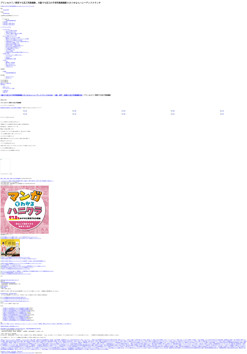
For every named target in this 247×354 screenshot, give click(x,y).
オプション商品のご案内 (43, 343)
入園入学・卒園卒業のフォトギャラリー (87, 342)
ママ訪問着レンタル (10, 49)
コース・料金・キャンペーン (9, 36)
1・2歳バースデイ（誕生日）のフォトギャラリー (65, 342)
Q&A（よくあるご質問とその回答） (188, 339)
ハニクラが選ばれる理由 (11, 30)
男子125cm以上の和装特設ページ (13, 46)
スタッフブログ (25, 339)
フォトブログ (9, 56)
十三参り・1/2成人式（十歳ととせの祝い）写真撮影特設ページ (208, 343)
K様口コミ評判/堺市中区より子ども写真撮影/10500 (15, 313)
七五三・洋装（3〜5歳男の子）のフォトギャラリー (230, 341)
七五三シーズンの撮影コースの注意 (14, 40)
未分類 (51, 339)
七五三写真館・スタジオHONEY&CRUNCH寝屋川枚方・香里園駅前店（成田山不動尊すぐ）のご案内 (65, 349)
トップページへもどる (6, 27)
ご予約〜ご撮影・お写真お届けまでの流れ (136, 339)
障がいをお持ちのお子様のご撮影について (140, 343)
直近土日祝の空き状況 (232, 347)
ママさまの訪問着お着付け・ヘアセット (57, 347)
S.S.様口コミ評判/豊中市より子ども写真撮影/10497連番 (15, 317)
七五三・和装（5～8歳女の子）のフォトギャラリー (132, 341)
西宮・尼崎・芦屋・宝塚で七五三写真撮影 (10, 178)
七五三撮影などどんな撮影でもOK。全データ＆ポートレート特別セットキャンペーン (87, 347)
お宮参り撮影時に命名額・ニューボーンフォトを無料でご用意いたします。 (87, 343)
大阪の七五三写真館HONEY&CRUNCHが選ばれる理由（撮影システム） (108, 339)
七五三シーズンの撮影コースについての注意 (157, 347)
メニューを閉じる (4, 80)
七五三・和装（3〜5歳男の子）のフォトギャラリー (156, 341)
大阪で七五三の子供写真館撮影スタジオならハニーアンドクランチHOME (27, 95)
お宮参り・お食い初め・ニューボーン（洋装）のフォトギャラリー (162, 345)
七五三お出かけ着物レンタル (12, 42)
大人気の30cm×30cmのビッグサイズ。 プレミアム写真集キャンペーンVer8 (54, 346)
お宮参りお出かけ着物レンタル (13, 44)
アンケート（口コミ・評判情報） (13, 339)
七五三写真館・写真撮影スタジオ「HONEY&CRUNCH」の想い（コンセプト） (72, 339)
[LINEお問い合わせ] (15, 301)
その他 (4, 60)
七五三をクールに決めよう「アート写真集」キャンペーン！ (33, 347)
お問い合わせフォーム (11, 65)
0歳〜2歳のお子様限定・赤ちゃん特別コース (161, 343)
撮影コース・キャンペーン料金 (13, 37)
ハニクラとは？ (6, 29)
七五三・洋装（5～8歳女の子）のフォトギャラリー (206, 341)
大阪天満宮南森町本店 (11, 20)
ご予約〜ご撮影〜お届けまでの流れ (14, 33)
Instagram (8, 57)
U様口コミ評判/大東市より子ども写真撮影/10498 (14, 316)
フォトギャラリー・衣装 (11, 34)
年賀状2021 (238, 343)
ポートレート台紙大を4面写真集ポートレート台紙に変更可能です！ (20, 346)
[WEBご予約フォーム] (13, 297)
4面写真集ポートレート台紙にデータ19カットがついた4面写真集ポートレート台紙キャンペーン (94, 346)
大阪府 (4, 71)
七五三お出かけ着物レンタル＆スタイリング (140, 342)
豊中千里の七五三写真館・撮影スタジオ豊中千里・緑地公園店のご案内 (40, 341)
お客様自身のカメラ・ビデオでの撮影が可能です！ (17, 41)
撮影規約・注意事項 (10, 62)
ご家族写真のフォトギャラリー (122, 342)
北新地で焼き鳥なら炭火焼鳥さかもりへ (10, 326)
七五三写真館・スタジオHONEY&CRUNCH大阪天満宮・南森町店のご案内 (215, 339)
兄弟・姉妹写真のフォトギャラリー (105, 342)
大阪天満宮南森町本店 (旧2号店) (8, 282)
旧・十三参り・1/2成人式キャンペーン (126, 346)
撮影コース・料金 (151, 339)
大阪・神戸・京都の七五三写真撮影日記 (68, 95)
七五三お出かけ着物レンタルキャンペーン (59, 343)
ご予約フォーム (9, 66)
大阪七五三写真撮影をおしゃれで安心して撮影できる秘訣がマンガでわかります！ (198, 346)
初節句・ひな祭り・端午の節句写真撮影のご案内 (106, 345)
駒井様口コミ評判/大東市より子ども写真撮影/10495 (15, 318)
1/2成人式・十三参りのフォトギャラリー (214, 345)
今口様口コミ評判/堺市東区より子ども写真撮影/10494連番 (16, 320)
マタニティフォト (10, 76)
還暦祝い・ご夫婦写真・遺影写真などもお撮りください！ (44, 345)
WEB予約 (5, 21)
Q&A (7, 61)
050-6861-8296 (6, 13)
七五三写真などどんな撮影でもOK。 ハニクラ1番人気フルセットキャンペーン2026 (127, 347)
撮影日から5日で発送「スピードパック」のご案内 (17, 38)
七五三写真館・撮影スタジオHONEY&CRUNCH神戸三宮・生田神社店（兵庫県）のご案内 (157, 346)
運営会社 (241, 347)
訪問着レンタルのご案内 (140, 345)
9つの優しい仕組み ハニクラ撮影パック (227, 346)
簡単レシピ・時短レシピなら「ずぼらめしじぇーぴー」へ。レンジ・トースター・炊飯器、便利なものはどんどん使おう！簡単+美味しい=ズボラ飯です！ (36, 323)
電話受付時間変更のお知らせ (211, 347)
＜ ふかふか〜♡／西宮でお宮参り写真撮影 (10, 180)
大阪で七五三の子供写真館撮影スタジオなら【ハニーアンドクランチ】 (17, 352)
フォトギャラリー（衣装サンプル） (14, 54)
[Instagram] (3, 351)
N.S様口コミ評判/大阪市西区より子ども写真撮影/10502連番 (16, 310)
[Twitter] (8, 351)
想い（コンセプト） (10, 64)
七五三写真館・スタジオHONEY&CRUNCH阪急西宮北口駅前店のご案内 (226, 342)
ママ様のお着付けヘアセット (12, 48)
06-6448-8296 (6, 9)
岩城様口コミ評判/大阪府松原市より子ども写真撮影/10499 (16, 314)
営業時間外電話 (222, 347)
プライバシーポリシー (187, 343)
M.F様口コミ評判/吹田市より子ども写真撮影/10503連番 (15, 309)
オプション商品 (9, 50)
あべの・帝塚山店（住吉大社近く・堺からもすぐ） (69, 341)
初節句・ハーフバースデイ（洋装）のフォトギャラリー (191, 345)
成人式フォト (9, 77)
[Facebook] (14, 351)
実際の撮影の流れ (177, 343)
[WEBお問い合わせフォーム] (15, 298)
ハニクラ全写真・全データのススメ (175, 342)
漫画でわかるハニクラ (11, 32)
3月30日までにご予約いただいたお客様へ (99, 349)
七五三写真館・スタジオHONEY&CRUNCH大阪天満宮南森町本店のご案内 (76, 345)
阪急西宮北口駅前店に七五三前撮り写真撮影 (11, 107)
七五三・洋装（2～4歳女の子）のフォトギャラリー (181, 341)
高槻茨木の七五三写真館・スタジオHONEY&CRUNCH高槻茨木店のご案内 (186, 347)
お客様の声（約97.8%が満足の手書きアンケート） (17, 52)
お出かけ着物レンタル (161, 339)
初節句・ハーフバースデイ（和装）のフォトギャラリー (40, 342)
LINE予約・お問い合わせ (9, 23)
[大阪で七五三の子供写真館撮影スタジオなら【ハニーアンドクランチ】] (17, 6)
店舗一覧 (7, 19)
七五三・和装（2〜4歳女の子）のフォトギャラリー (107, 341)
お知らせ (3, 339)
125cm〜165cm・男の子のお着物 (126, 345)
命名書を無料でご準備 (11, 58)
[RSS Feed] (19, 351)
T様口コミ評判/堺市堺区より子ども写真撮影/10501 (14, 312)
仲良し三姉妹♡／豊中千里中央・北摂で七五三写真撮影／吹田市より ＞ (37, 180)
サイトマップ (227, 343)
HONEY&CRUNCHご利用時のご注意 (27, 343)
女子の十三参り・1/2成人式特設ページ (14, 45)
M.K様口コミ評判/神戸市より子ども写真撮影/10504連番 (16, 308)
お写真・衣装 (6, 53)
